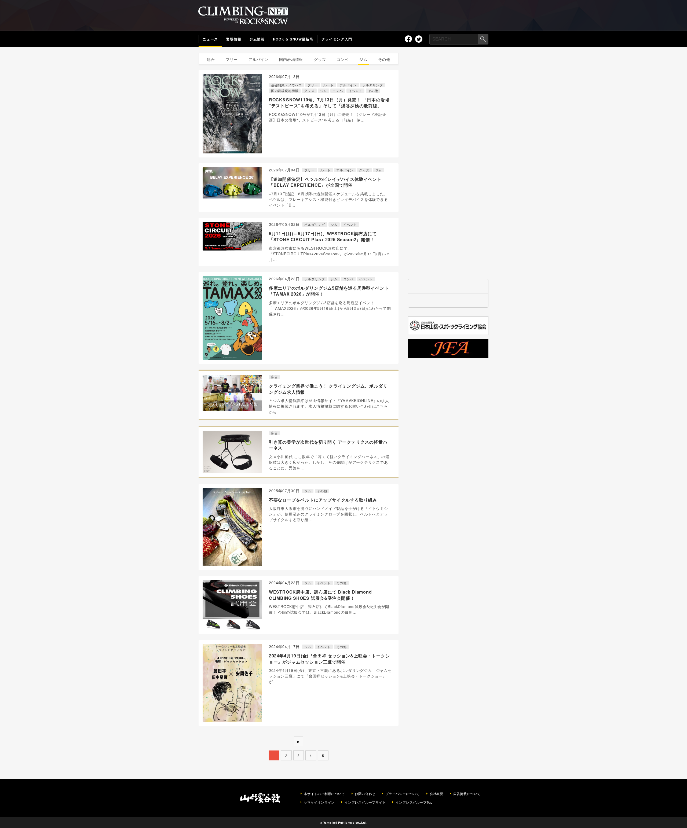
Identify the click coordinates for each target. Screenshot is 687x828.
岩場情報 (233, 39)
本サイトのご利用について (324, 793)
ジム (363, 59)
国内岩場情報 (291, 59)
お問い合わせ (365, 793)
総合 (211, 59)
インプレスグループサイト (365, 802)
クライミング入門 (336, 39)
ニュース (210, 39)
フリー (231, 59)
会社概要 (436, 793)
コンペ (343, 59)
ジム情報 (257, 39)
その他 (384, 59)
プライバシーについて (402, 793)
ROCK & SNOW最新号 (293, 39)
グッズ (320, 59)
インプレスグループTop (414, 802)
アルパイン (258, 59)
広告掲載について (467, 793)
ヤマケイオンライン (319, 802)
